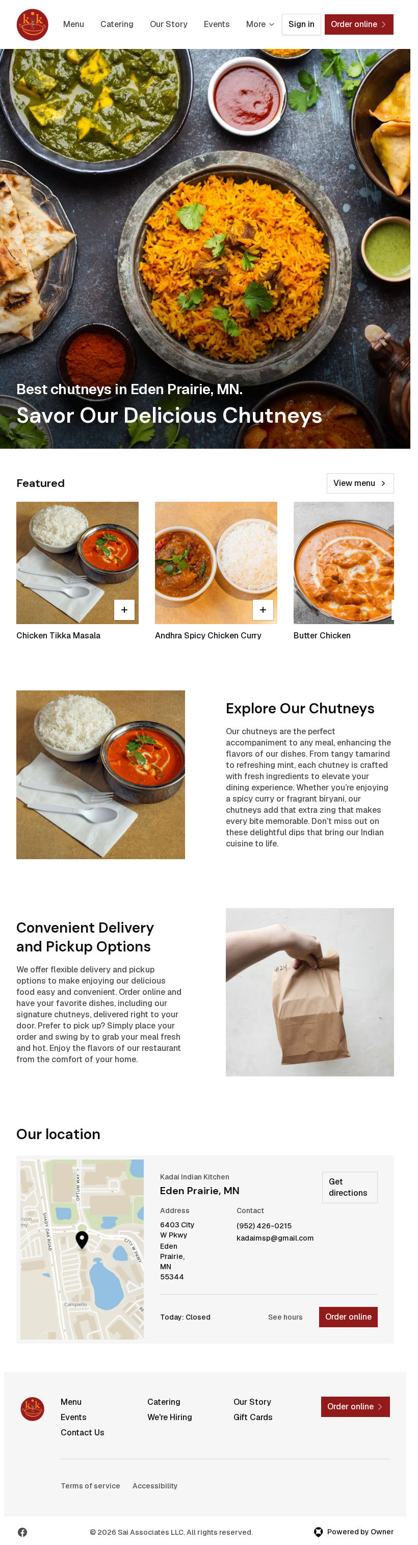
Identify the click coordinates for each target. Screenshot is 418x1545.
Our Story (169, 24)
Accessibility (155, 1485)
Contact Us (82, 1432)
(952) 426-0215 (264, 1226)
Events (217, 24)
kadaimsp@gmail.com (275, 1238)
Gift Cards (253, 1417)
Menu (73, 24)
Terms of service (90, 1485)
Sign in (302, 24)
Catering (117, 24)
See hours (285, 1317)
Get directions (348, 1187)
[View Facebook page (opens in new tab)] (22, 1532)
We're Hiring (169, 1417)
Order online (348, 1316)
